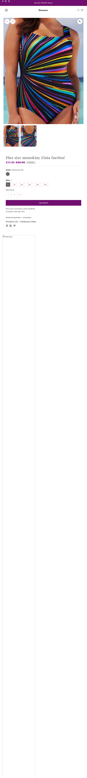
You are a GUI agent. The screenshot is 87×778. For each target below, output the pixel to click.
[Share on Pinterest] (14, 226)
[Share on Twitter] (10, 226)
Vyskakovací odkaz (28, 221)
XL (14, 184)
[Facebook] (3, 3)
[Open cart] (82, 10)
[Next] (12, 21)
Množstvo (10, 190)
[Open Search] (78, 10)
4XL (37, 184)
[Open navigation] (13, 10)
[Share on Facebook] (7, 226)
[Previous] (7, 21)
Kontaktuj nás (12, 221)
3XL (29, 184)
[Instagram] (5, 3)
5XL (45, 184)
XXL (22, 184)
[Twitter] (9, 3)
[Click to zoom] (79, 21)
